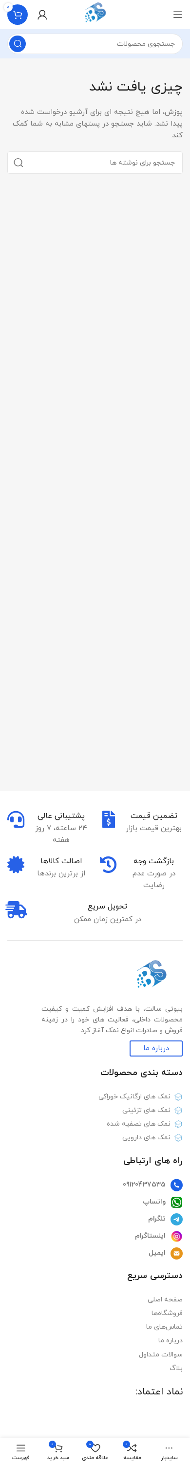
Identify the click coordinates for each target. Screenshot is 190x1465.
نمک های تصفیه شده (139, 1124)
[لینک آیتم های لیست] (95, 1185)
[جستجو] (17, 44)
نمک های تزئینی (146, 1110)
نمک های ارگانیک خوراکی (134, 1096)
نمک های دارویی (146, 1137)
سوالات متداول (161, 1354)
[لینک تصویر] (151, 976)
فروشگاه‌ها (167, 1313)
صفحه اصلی (165, 1299)
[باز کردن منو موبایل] (178, 14)
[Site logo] (95, 14)
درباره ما (170, 1340)
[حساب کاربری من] (42, 14)
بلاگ (176, 1368)
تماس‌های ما (164, 1327)
